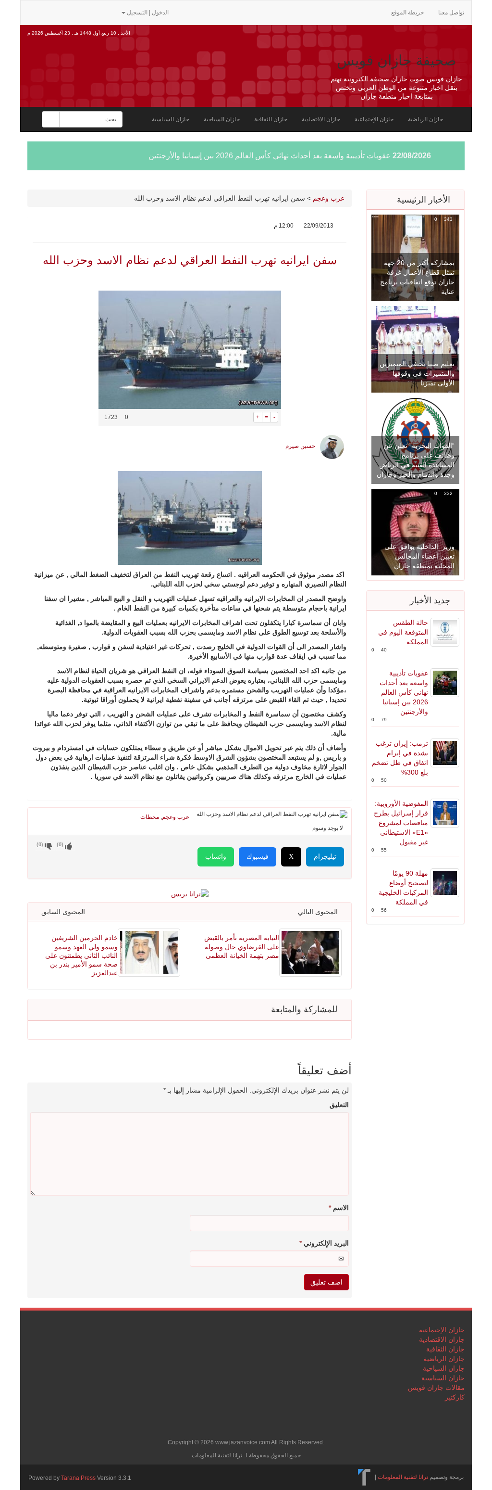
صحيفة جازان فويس (396, 60)
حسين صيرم (300, 446)
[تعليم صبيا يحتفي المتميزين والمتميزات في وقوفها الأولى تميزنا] (415, 349)
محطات (149, 817)
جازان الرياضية (425, 119)
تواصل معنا (451, 12)
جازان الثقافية (270, 119)
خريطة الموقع (407, 12)
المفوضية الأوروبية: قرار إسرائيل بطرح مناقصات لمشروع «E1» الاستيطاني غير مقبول (401, 823)
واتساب (215, 856)
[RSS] (33, 11)
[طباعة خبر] (246, 417)
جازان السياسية (170, 119)
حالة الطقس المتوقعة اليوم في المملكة (403, 632)
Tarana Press (78, 1478)
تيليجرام (325, 856)
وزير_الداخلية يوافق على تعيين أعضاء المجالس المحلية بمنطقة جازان (419, 556)
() (40, 844)
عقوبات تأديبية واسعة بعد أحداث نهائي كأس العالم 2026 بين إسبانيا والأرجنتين (269, 156)
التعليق (339, 1104)
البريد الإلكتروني (324, 1243)
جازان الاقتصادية (321, 119)
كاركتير (455, 1397)
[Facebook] (64, 11)
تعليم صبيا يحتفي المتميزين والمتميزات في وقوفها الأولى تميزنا (417, 373)
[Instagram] (109, 11)
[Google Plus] (79, 11)
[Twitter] (48, 11)
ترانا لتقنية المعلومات (403, 1477)
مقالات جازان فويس (436, 1387)
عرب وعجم (328, 198)
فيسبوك (257, 856)
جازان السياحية (222, 119)
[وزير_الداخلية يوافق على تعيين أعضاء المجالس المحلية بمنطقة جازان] (415, 531)
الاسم (339, 1207)
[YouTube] (94, 11)
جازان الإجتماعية (374, 119)
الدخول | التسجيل (147, 12)
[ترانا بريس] (364, 1477)
